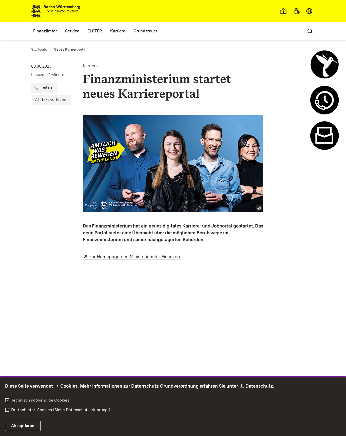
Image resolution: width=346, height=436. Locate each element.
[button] (44, 88)
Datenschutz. (259, 386)
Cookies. (69, 386)
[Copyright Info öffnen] (259, 208)
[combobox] (309, 11)
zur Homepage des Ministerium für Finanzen (134, 256)
